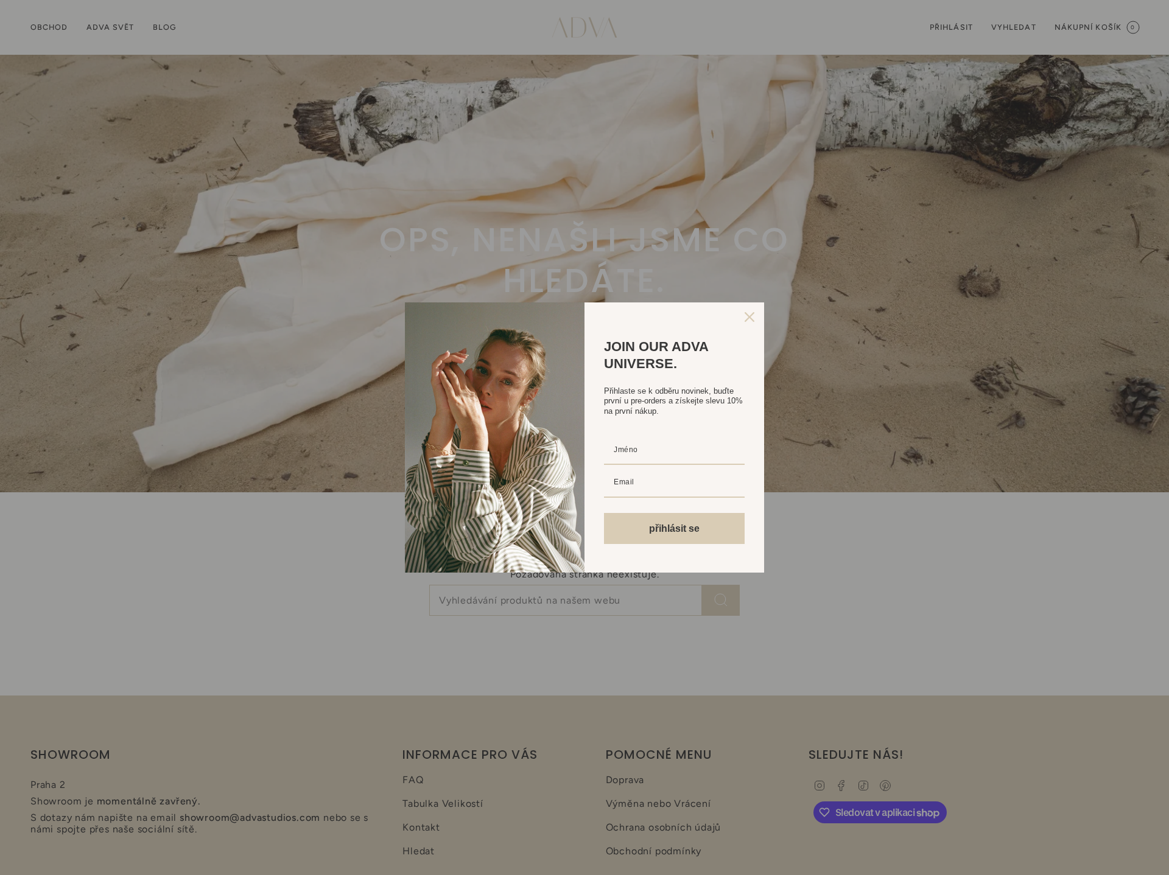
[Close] (749, 317)
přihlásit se (674, 528)
